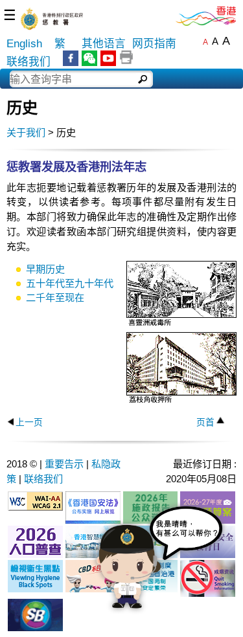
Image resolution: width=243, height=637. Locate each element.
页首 (205, 422)
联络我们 (28, 62)
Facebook (70, 58)
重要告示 (64, 463)
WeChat (89, 58)
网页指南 (154, 44)
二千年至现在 (55, 297)
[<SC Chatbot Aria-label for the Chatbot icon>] (159, 568)
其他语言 (104, 44)
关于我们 (25, 132)
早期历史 (45, 268)
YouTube (108, 58)
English (24, 44)
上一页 (29, 422)
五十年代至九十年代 (69, 283)
